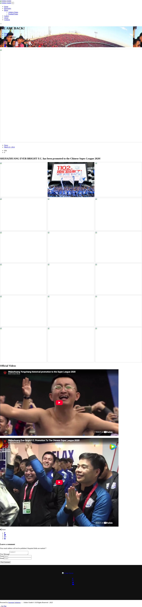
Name (2, 556)
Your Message (4, 554)
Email (2, 558)
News (6, 145)
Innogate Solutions (14, 602)
